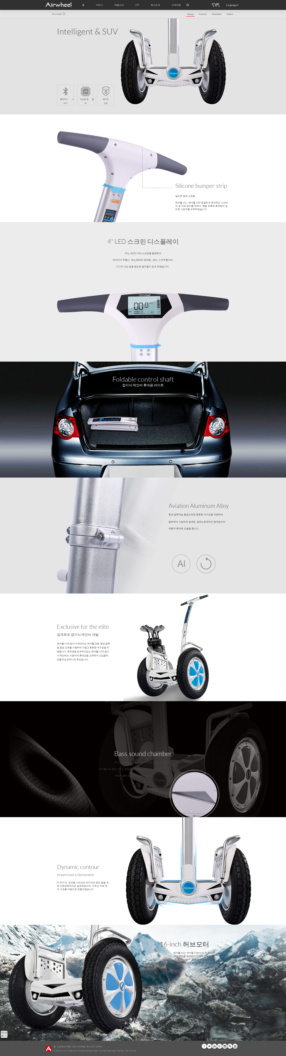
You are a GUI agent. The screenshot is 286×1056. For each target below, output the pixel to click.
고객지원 (176, 5)
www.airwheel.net (68, 1051)
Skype (229, 1046)
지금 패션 (61, 1046)
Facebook (204, 1046)
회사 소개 (90, 1046)
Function (203, 14)
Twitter (209, 1046)
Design (190, 14)
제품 (69, 1046)
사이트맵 (81, 1046)
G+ (219, 1046)
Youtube (214, 1046)
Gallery (230, 14)
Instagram (224, 1046)
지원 (74, 1046)
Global (235, 1046)
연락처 (99, 1046)
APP (137, 5)
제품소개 (119, 5)
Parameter (217, 14)
